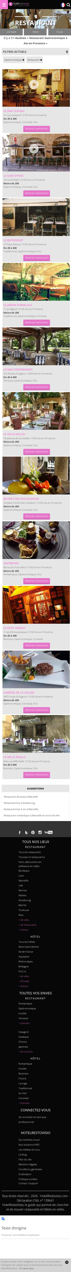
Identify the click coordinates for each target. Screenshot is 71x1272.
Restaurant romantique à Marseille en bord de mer (32, 815)
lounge (23, 1083)
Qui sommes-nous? (29, 1139)
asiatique (24, 1036)
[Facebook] (20, 832)
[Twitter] (26, 832)
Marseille (23, 880)
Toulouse (24, 910)
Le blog (23, 1154)
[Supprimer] (23, 59)
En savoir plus (27, 1268)
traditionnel (25, 1088)
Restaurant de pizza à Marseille (21, 796)
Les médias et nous (29, 1149)
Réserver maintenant (36, 128)
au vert (23, 1093)
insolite (23, 1013)
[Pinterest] (33, 832)
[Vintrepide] (36, 540)
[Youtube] (48, 832)
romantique (25, 1003)
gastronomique (27, 1008)
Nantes (22, 895)
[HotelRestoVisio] (19, 5)
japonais (23, 1046)
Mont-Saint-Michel (29, 946)
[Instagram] (40, 832)
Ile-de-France (26, 951)
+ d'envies (24, 1023)
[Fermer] (66, 1262)
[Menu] (4, 4)
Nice (21, 915)
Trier (35, 32)
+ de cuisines (26, 1051)
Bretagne (24, 966)
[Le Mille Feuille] (36, 734)
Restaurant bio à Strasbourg (19, 803)
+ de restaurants (28, 924)
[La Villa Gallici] (36, 411)
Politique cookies (28, 1179)
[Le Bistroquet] (36, 217)
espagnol (24, 1032)
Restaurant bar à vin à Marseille (21, 809)
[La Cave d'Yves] (36, 152)
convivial (23, 1098)
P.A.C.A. (23, 971)
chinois (23, 1041)
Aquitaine (24, 956)
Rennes (23, 890)
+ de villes (24, 920)
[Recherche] (68, 5)
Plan (60, 32)
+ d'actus (23, 929)
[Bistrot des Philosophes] (36, 475)
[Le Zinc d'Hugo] (36, 88)
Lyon (21, 875)
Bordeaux (24, 870)
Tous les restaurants (30, 852)
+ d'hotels (24, 981)
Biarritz (22, 905)
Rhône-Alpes (26, 961)
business (23, 1073)
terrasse (23, 1018)
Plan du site (25, 1159)
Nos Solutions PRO (29, 1144)
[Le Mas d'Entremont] (36, 346)
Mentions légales (28, 1164)
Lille (21, 885)
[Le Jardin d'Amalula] (36, 282)
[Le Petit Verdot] (36, 605)
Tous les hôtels (27, 941)
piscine (22, 1078)
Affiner (11, 32)
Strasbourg (25, 900)
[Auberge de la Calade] (36, 669)
